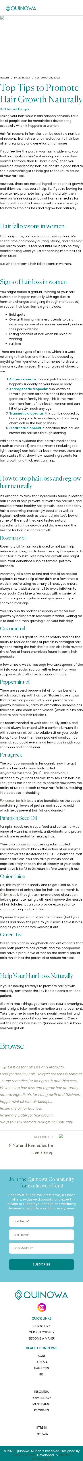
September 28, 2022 (47, 77)
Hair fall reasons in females (59, 1074)
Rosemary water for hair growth (26, 1115)
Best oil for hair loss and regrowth (36, 1067)
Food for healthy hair (17, 1074)
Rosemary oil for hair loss (21, 1108)
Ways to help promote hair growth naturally (36, 1122)
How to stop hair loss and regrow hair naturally (39, 1088)
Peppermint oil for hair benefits (25, 1101)
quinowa (24, 77)
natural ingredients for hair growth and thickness (40, 1095)
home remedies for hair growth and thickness (39, 1081)
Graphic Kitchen (24, 1455)
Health (4, 77)
